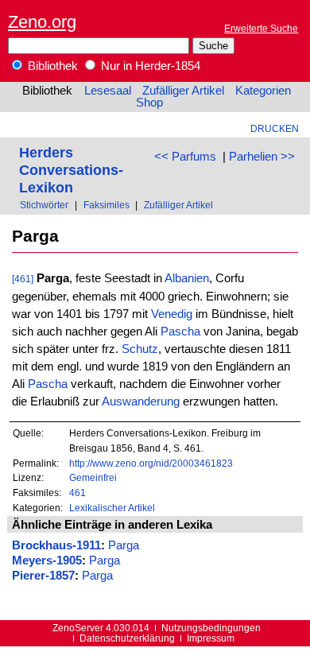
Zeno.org (42, 22)
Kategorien (263, 90)
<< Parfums (185, 156)
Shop (149, 102)
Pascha (180, 331)
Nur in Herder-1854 (149, 66)
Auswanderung (141, 401)
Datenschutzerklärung (127, 638)
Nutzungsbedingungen (211, 628)
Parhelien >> (262, 156)
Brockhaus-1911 (56, 545)
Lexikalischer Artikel (112, 507)
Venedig (171, 314)
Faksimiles (106, 205)
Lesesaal (107, 90)
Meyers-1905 (47, 560)
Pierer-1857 (43, 575)
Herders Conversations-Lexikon (71, 170)
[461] (22, 278)
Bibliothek (51, 66)
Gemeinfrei (93, 477)
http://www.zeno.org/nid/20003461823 (151, 463)
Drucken (274, 128)
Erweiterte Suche (261, 28)
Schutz (140, 349)
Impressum (210, 638)
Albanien (187, 278)
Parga (123, 545)
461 (77, 492)
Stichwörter (44, 205)
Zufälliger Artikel (183, 90)
